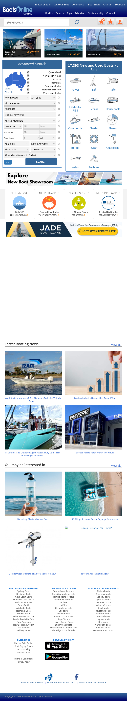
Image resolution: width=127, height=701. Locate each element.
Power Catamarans (63, 616)
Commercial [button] (78, 4)
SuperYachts (64, 619)
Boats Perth (23, 605)
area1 (9, 80)
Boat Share (94, 4)
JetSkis (63, 605)
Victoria (57, 79)
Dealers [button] (60, 13)
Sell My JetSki (23, 630)
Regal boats (103, 607)
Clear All (8, 92)
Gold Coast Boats (23, 596)
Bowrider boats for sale (63, 593)
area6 (21, 87)
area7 (21, 90)
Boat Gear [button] (120, 4)
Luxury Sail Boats (63, 624)
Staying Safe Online (23, 643)
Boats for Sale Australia (32, 682)
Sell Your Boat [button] (61, 4)
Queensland (54, 72)
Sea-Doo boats (103, 613)
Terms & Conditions (23, 658)
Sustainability (95, 13)
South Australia (53, 86)
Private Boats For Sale (23, 616)
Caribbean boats (103, 624)
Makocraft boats (103, 605)
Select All (9, 88)
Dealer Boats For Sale (23, 619)
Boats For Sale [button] (42, 4)
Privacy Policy (23, 661)
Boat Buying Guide (24, 646)
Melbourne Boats (23, 602)
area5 (22, 84)
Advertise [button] (80, 13)
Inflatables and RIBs (63, 599)
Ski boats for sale (63, 607)
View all (116, 344)
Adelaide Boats (23, 607)
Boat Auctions (24, 621)
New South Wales (52, 75)
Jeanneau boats (103, 602)
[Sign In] (119, 21)
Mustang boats (103, 610)
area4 (22, 77)
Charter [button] (107, 4)
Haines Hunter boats (103, 630)
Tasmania (56, 82)
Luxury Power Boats (63, 621)
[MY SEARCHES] (101, 21)
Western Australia (52, 93)
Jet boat (63, 602)
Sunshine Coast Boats (23, 599)
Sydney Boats (23, 591)
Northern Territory (51, 89)
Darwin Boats (23, 613)
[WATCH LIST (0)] (110, 21)
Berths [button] (49, 13)
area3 (16, 84)
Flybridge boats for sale (63, 630)
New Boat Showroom (23, 624)
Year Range (8, 132)
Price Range (9, 138)
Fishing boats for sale (63, 596)
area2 (15, 76)
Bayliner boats (103, 627)
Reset (8, 162)
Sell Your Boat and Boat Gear (61, 682)
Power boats (63, 613)
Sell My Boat (24, 627)
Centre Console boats (63, 591)
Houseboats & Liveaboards (63, 627)
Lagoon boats (103, 619)
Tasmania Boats (23, 610)
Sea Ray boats (103, 596)
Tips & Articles (24, 652)
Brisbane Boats (23, 593)
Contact (110, 13)
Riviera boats (103, 591)
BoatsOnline (27, 696)
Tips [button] (69, 13)
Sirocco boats (103, 616)
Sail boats (63, 610)
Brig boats (103, 621)
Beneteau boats (103, 593)
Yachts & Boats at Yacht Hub (92, 682)
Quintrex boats (103, 599)
